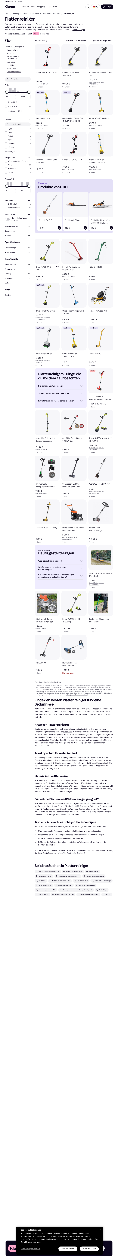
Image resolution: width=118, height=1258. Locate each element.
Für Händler (19, 2)
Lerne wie (44, 34)
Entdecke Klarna (28, 7)
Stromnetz (89, 711)
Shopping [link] (15, 14)
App (48, 7)
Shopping (41, 7)
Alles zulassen (89, 1249)
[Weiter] (108, 211)
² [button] (96, 83)
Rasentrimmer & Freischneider (13, 58)
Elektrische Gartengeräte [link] (51, 14)
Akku (107, 711)
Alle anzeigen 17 (11, 151)
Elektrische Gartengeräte (14, 47)
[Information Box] (47, 41)
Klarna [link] (7, 14)
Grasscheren (11, 68)
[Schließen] (100, 1229)
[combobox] (77, 41)
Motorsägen (11, 62)
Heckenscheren (13, 50)
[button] (95, 6)
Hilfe (55, 7)
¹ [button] (41, 84)
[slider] (6, 92)
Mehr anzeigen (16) (14, 72)
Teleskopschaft (44, 757)
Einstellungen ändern (30, 1249)
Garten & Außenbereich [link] (30, 14)
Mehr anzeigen (78, 29)
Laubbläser (11, 65)
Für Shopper (9, 2)
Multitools (10, 53)
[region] (59, 1241)
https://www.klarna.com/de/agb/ (76, 695)
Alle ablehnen (68, 1249)
